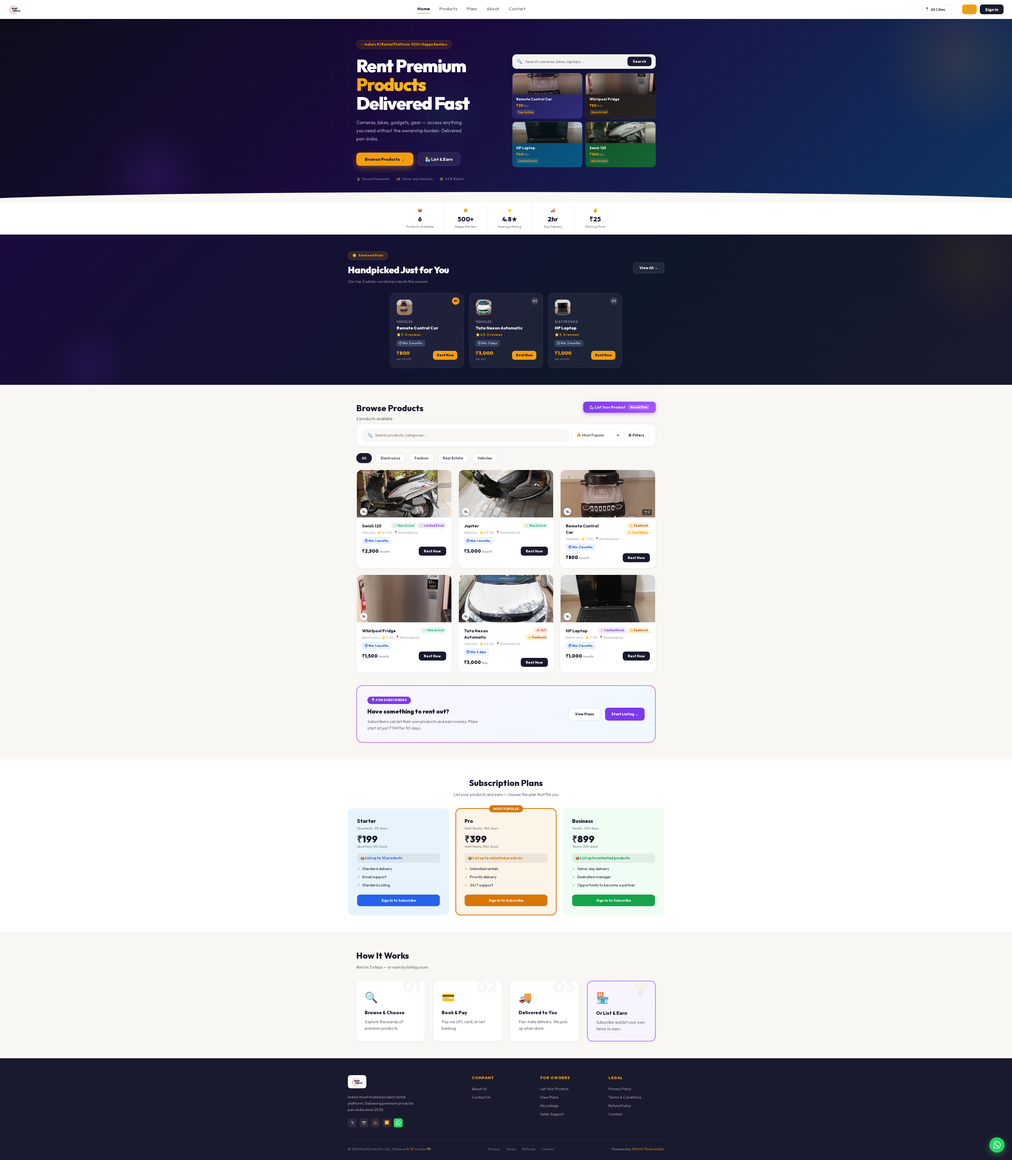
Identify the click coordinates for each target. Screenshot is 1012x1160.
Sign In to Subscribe (398, 900)
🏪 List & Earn (439, 159)
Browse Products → (385, 159)
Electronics (390, 458)
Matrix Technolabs (648, 1149)
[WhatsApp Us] (398, 1122)
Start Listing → (624, 714)
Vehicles (485, 458)
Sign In (991, 9)
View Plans (584, 714)
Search (639, 61)
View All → (648, 267)
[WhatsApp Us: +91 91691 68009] (997, 1145)
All (364, 458)
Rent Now (432, 551)
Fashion (422, 458)
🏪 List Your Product (618, 407)
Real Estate (453, 458)
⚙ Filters (636, 435)
